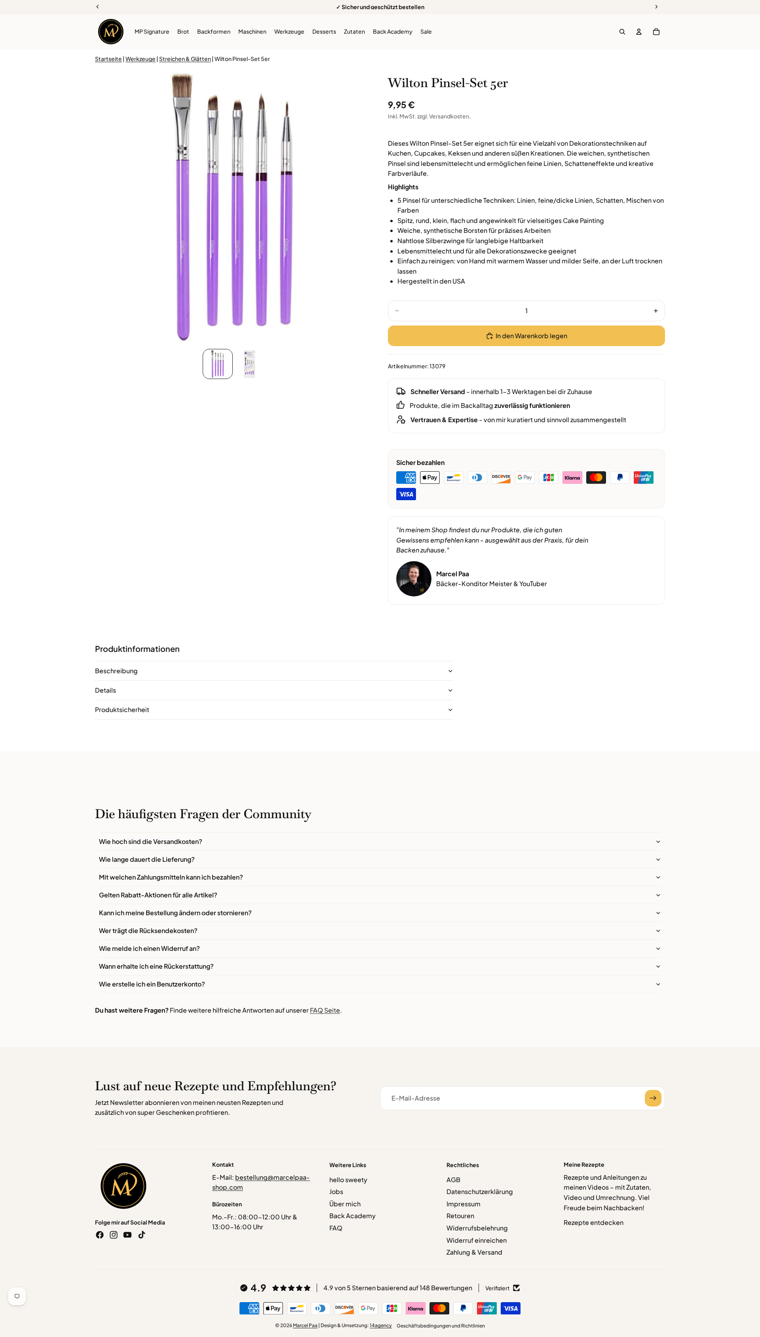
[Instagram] (113, 1235)
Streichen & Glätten (185, 58)
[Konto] (639, 31)
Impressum (463, 1204)
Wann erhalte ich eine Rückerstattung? (156, 966)
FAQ (335, 1228)
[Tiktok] (141, 1235)
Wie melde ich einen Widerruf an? (149, 948)
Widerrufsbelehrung (477, 1228)
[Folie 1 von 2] (217, 364)
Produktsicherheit (122, 709)
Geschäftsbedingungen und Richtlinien (441, 1326)
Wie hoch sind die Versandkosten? (150, 841)
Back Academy (352, 1215)
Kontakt (223, 1164)
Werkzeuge (140, 58)
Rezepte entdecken (593, 1222)
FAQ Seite (325, 1010)
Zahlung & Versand (474, 1252)
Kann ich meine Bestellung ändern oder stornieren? (175, 912)
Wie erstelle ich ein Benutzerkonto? (152, 984)
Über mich (345, 1204)
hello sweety (348, 1179)
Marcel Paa (305, 1325)
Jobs (336, 1191)
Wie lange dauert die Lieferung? (147, 859)
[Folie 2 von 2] (249, 364)
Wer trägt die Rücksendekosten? (148, 930)
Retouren (460, 1215)
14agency (381, 1325)
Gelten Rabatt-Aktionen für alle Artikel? (158, 895)
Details (105, 690)
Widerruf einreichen (476, 1240)
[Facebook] (99, 1235)
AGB (453, 1179)
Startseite (108, 58)
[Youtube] (127, 1235)
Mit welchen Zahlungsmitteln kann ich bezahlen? (171, 877)
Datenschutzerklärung (479, 1191)
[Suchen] (622, 31)
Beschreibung (116, 671)
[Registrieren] (653, 1098)
